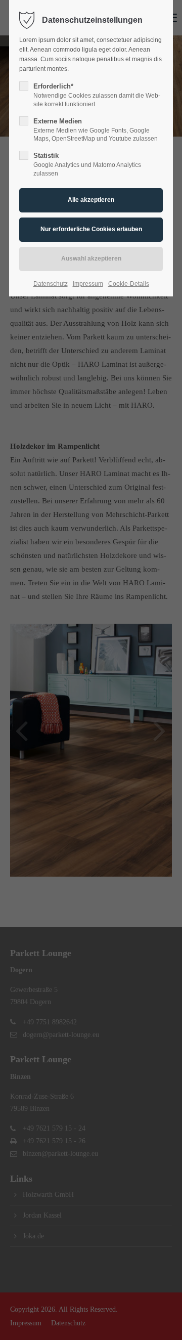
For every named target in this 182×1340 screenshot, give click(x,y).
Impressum (88, 283)
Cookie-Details (128, 283)
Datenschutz (50, 283)
